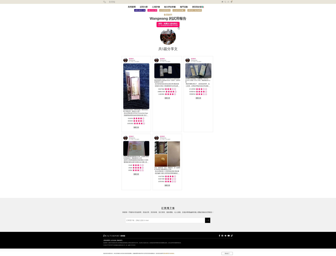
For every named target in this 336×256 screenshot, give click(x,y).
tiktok (232, 235)
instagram (222, 235)
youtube (229, 235)
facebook (219, 235)
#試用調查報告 (165, 10)
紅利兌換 (113, 240)
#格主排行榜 (152, 10)
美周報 (112, 2)
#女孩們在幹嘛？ (179, 10)
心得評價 (156, 7)
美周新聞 (132, 7)
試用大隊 (144, 7)
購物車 (231, 2)
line (225, 235)
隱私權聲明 (107, 240)
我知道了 (227, 253)
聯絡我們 (119, 240)
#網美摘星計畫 (140, 10)
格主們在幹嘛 (170, 7)
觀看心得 (136, 127)
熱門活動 (184, 7)
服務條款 (172, 253)
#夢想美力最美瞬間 (194, 10)
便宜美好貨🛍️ (198, 7)
